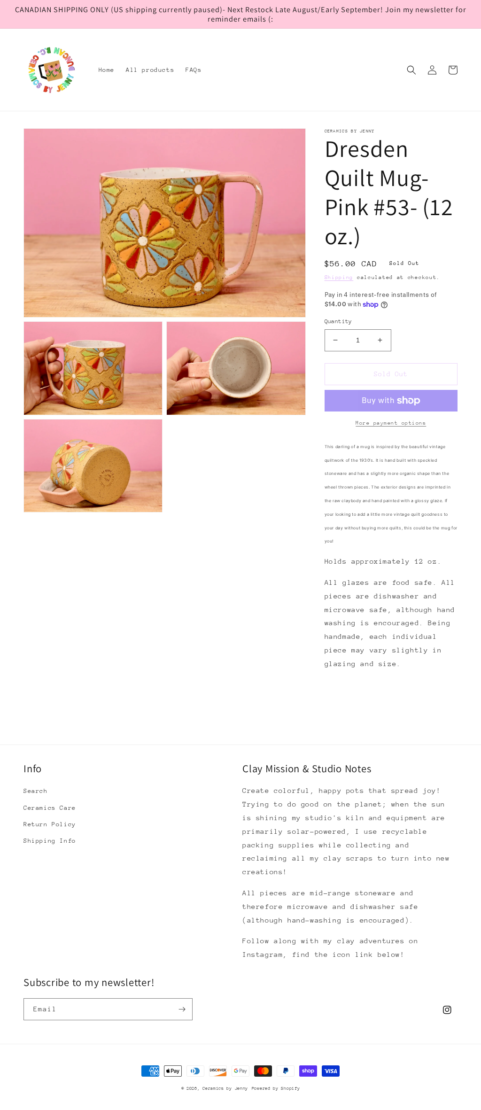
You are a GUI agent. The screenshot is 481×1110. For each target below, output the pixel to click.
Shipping (339, 277)
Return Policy (49, 824)
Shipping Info (49, 840)
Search (35, 790)
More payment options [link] (391, 423)
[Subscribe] (181, 1009)
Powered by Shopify (276, 1088)
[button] (411, 70)
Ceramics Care (49, 807)
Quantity (338, 321)
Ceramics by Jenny (225, 1088)
